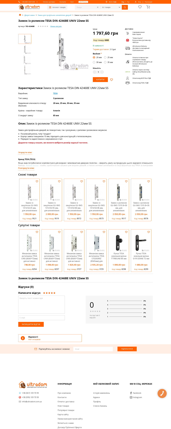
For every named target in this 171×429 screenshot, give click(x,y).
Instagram (137, 397)
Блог (72, 2)
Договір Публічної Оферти (70, 427)
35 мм (110, 62)
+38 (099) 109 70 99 (30, 397)
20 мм (99, 57)
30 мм (99, 62)
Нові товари (63, 406)
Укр (123, 2)
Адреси (96, 397)
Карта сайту (63, 414)
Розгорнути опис (26, 168)
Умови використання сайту (70, 418)
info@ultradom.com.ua (32, 401)
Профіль (97, 401)
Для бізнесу (83, 2)
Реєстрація (148, 2)
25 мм (110, 57)
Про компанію (64, 393)
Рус (128, 2)
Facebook (137, 393)
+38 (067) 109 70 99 (28, 2)
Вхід (139, 2)
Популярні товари (66, 410)
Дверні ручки (32, 165)
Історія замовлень (101, 393)
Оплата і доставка (49, 2)
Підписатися (127, 349)
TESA (55, 93)
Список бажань (100, 406)
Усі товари (106, 7)
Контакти (63, 2)
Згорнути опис (25, 152)
